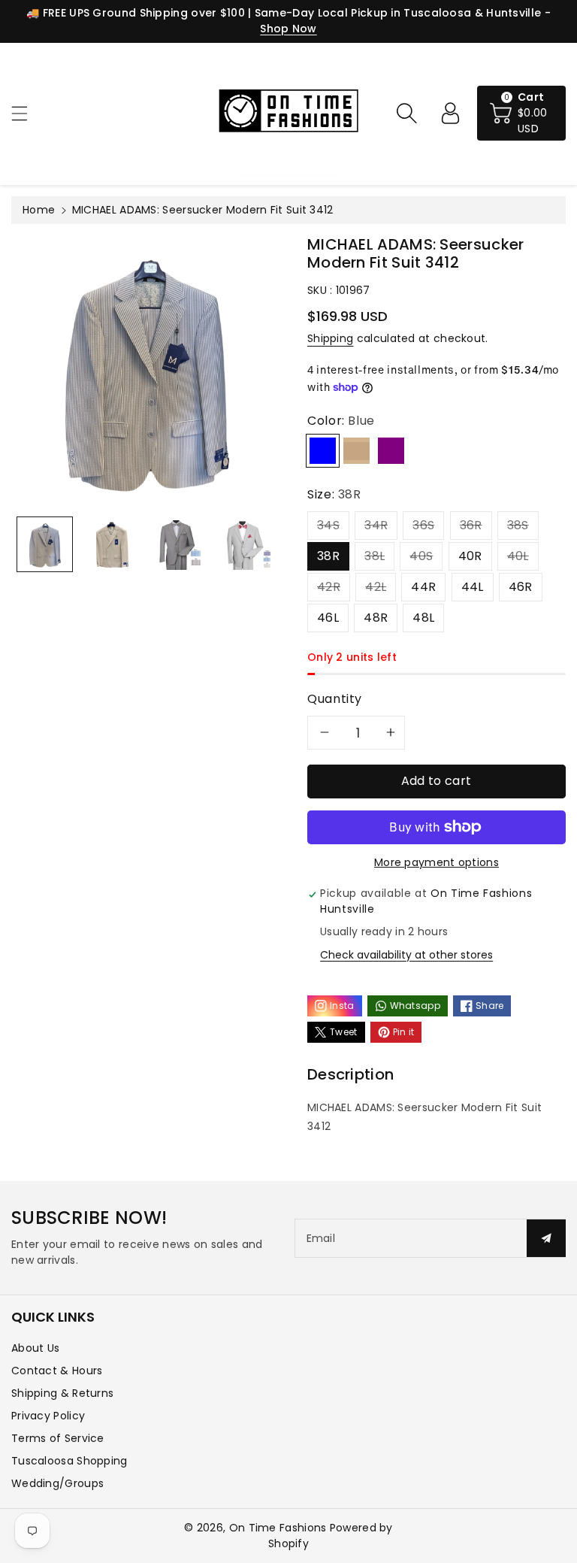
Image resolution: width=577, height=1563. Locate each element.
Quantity (334, 698)
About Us (35, 1348)
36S (423, 525)
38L (374, 556)
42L (375, 586)
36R (471, 525)
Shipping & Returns (62, 1393)
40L (518, 556)
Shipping (330, 338)
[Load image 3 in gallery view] (178, 544)
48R (376, 617)
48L (423, 617)
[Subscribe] (546, 1238)
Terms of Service (57, 1438)
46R (521, 586)
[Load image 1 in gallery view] (44, 544)
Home (39, 209)
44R (423, 586)
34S (328, 525)
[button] (26, 113)
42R (328, 586)
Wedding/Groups (57, 1483)
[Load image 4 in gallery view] (245, 544)
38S (518, 525)
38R (328, 556)
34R (376, 525)
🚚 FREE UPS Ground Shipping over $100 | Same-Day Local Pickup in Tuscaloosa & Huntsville (283, 12)
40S (421, 556)
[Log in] (450, 112)
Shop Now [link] (288, 28)
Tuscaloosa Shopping (69, 1460)
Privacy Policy (48, 1415)
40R (470, 556)
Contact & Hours (57, 1370)
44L (472, 586)
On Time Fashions (278, 1527)
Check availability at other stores (406, 954)
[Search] (406, 112)
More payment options (436, 862)
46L (328, 617)
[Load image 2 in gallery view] (111, 544)
